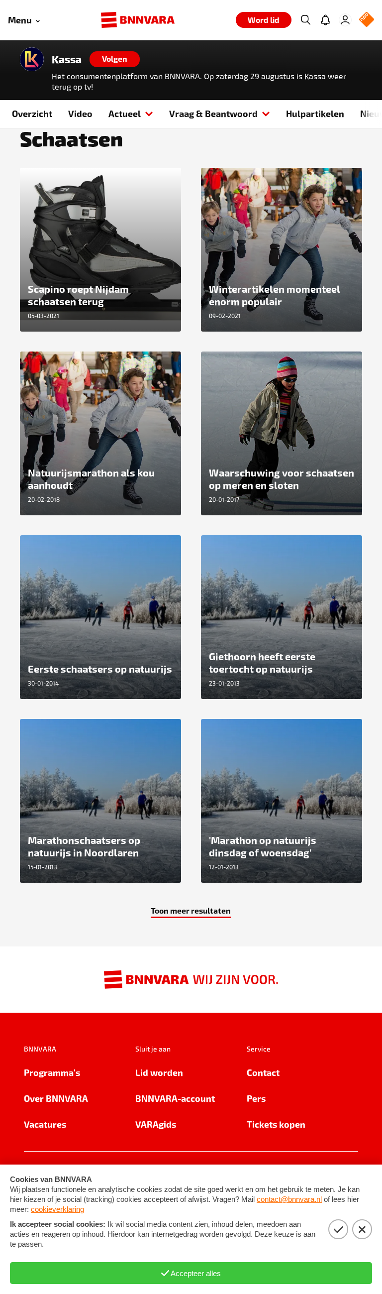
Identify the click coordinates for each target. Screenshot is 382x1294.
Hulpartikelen (315, 113)
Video (80, 113)
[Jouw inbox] (325, 20)
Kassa (67, 59)
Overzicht (32, 113)
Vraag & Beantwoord (213, 113)
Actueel (124, 113)
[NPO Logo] (366, 20)
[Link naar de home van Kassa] (32, 59)
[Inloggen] (345, 20)
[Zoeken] (305, 20)
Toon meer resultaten (191, 910)
